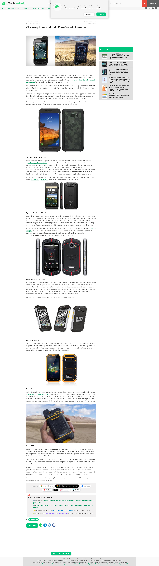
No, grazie (89, 14)
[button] (117, 4)
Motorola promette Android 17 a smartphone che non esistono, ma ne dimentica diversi (119, 71)
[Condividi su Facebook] (53, 525)
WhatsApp (26, 8)
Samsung (33, 8)
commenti (93, 24)
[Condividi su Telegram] (45, 525)
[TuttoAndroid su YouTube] (152, 8)
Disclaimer (42, 564)
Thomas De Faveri (33, 22)
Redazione (34, 564)
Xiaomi (48, 8)
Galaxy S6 (44, 180)
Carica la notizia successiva (61, 553)
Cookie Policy (86, 564)
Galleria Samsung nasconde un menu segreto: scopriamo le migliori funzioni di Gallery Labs (119, 80)
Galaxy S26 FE (11, 8)
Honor (39, 8)
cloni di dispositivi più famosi (38, 394)
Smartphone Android (34, 24)
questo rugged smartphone (37, 163)
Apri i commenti (32, 525)
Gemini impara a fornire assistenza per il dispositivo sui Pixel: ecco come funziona (119, 96)
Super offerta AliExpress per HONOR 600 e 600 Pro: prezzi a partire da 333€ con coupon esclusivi (119, 88)
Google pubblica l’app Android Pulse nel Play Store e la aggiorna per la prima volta (119, 56)
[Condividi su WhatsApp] (40, 525)
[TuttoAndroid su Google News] (156, 8)
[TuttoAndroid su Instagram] (149, 8)
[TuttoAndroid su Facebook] (146, 8)
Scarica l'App (118, 564)
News (49, 3)
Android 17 (19, 8)
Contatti (125, 564)
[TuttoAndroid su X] (55, 490)
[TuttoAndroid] (13, 3)
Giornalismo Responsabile (98, 564)
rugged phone (33, 519)
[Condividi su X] (49, 525)
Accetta (101, 14)
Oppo (43, 8)
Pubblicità (110, 564)
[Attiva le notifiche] (144, 3)
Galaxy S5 (35, 180)
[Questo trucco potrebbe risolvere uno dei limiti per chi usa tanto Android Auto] (104, 64)
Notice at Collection (75, 564)
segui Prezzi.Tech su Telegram (63, 510)
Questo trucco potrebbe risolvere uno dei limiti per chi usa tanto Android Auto (118, 64)
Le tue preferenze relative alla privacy (57, 564)
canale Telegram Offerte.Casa (57, 513)
